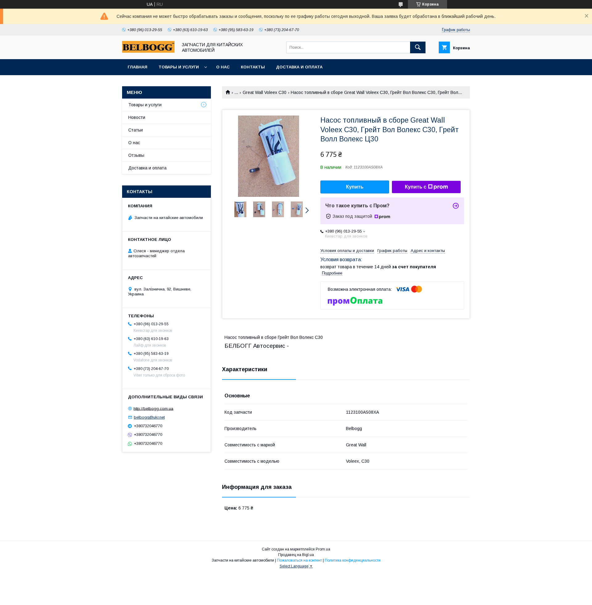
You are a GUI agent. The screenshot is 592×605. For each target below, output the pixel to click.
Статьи (135, 130)
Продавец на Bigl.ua (296, 555)
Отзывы (136, 155)
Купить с (415, 186)
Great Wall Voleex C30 (264, 92)
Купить (355, 186)
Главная (137, 67)
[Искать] (418, 47)
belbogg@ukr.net (149, 417)
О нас (223, 67)
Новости (136, 117)
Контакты (253, 67)
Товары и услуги (178, 67)
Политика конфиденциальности (352, 560)
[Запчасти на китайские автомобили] (148, 51)
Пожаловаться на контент (299, 560)
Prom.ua (323, 549)
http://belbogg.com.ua (153, 408)
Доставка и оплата (299, 67)
